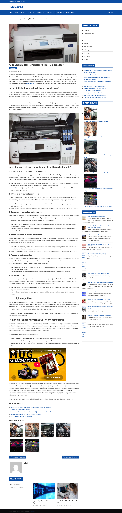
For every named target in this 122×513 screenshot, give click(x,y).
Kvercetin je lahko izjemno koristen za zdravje (99, 299)
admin (21, 71)
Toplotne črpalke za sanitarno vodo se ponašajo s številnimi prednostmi (31, 412)
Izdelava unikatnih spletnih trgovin (20, 409)
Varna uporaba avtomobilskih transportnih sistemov (100, 282)
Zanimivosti (40, 12)
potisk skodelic (30, 83)
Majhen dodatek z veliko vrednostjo (96, 234)
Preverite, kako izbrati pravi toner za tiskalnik (67, 502)
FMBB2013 (16, 6)
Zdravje (31, 12)
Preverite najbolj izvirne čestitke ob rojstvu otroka (71, 457)
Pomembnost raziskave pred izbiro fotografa (18, 457)
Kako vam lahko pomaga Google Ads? (21, 416)
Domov (16, 12)
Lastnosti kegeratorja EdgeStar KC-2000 (95, 95)
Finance (59, 12)
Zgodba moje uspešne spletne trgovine (41, 502)
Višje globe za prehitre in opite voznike (96, 253)
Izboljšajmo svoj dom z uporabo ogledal (95, 88)
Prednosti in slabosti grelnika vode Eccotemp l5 (99, 315)
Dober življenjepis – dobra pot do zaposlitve (97, 323)
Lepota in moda (88, 46)
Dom (22, 12)
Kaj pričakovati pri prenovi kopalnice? (96, 216)
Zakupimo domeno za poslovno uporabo (95, 97)
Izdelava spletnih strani (93, 292)
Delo (85, 37)
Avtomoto (50, 12)
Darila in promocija (89, 33)
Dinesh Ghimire (33, 511)
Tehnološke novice (15, 484)
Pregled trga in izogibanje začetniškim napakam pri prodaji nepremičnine (31, 407)
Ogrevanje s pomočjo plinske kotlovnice (95, 93)
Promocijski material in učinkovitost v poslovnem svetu (26, 414)
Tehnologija (70, 12)
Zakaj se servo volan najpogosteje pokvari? (98, 273)
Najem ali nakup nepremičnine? (92, 90)
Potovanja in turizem (89, 50)
